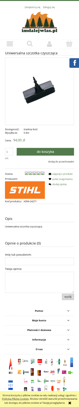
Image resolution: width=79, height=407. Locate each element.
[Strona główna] (39, 21)
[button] (10, 43)
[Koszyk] (69, 43)
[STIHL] (25, 189)
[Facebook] (74, 62)
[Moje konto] (49, 43)
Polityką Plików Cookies (15, 398)
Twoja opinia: (13, 269)
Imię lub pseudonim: (18, 254)
